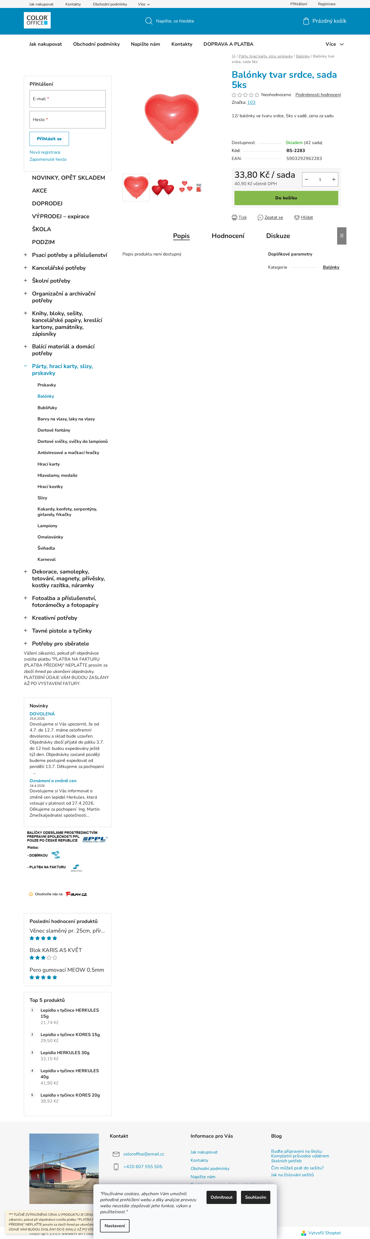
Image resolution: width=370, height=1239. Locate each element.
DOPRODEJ (47, 203)
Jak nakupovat (41, 4)
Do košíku (286, 198)
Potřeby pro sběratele (60, 643)
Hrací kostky (50, 487)
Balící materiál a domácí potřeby (63, 350)
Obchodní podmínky (110, 4)
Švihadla (46, 548)
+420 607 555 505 (143, 1167)
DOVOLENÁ (42, 714)
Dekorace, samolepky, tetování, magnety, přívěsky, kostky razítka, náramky (68, 578)
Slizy (42, 498)
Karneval (47, 560)
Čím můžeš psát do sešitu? (297, 1168)
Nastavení (115, 1226)
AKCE (39, 190)
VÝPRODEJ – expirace (60, 216)
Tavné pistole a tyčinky (62, 631)
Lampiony (47, 526)
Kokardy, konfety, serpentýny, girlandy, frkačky (67, 511)
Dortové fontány (54, 430)
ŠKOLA (41, 229)
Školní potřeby (51, 281)
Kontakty (73, 4)
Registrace (326, 4)
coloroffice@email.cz (144, 1154)
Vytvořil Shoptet (324, 1233)
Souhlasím (255, 1197)
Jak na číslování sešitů (292, 1175)
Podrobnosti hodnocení (318, 95)
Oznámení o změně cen (53, 781)
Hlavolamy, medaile (58, 475)
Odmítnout (222, 1197)
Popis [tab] (181, 235)
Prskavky (47, 385)
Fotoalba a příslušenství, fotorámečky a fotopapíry (65, 601)
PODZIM (43, 242)
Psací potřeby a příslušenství (69, 255)
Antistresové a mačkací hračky (68, 453)
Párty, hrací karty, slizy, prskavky (62, 369)
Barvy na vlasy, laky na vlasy (66, 419)
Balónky (46, 396)
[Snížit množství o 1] (306, 179)
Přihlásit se (49, 139)
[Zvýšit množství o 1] (334, 179)
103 (251, 102)
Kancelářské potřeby (59, 268)
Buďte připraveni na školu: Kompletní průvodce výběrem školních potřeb (300, 1156)
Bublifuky (47, 408)
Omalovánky (50, 537)
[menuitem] (45, 44)
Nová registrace (45, 152)
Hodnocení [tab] (228, 235)
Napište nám (203, 1177)
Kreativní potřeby (54, 618)
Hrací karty (49, 464)
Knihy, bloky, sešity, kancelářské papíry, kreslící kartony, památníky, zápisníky (67, 323)
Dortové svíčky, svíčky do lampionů (73, 441)
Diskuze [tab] (278, 235)
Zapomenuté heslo (48, 159)
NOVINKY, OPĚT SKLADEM (68, 178)
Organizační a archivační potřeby (63, 297)
